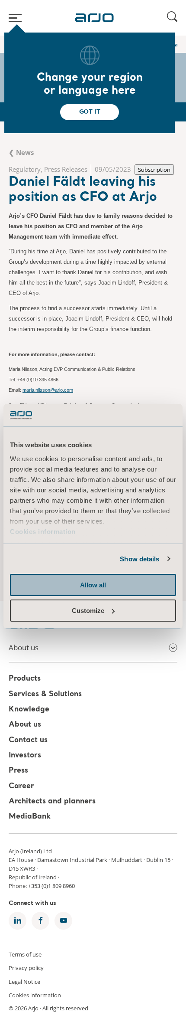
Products (25, 679)
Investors (25, 755)
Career (21, 786)
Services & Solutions (45, 694)
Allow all (93, 585)
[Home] (94, 17)
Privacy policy (26, 968)
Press (18, 771)
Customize (88, 610)
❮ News (21, 152)
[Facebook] (40, 921)
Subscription (154, 170)
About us (25, 725)
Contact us (28, 740)
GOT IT (89, 112)
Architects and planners (52, 801)
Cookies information (43, 531)
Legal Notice (24, 981)
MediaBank (30, 817)
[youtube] (63, 921)
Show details (139, 559)
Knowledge (29, 709)
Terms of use (25, 954)
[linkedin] (17, 921)
